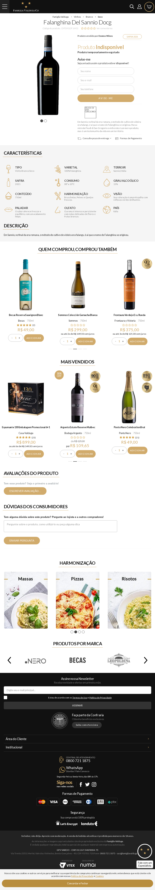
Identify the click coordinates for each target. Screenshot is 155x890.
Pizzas (77, 600)
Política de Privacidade (100, 697)
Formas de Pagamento (131, 138)
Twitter (87, 784)
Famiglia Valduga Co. (26, 6)
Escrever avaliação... (25, 491)
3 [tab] (80, 461)
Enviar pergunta (21, 540)
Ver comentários (104, 28)
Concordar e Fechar (77, 883)
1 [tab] (42, 121)
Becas (21, 320)
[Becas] (77, 660)
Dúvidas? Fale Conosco (77, 771)
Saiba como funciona (87, 725)
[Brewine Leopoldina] (119, 660)
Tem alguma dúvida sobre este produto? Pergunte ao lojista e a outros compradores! (54, 517)
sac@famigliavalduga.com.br (130, 853)
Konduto (89, 823)
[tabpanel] (43, 75)
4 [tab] (85, 461)
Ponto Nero (125, 433)
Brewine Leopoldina (119, 660)
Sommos (73, 320)
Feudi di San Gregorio (90, 112)
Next (146, 660)
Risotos (129, 600)
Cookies (99, 876)
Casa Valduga (26, 433)
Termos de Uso (79, 697)
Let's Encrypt (67, 823)
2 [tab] (46, 121)
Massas (26, 600)
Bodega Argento (73, 433)
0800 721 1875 (78, 761)
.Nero (36, 660)
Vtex (67, 865)
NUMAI (87, 865)
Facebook (80, 784)
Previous (8, 660)
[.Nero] (36, 660)
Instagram (94, 784)
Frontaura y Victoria (125, 320)
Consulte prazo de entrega (95, 138)
